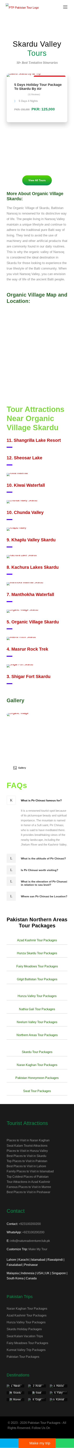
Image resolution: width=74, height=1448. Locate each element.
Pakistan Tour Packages (23, 1356)
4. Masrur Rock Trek (27, 649)
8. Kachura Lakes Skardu (33, 567)
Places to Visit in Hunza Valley (27, 1150)
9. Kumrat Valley (58, 1401)
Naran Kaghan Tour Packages (27, 1308)
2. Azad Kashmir (37, 1387)
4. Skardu (15, 1392)
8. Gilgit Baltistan (37, 1401)
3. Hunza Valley (58, 1387)
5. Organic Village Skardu (33, 621)
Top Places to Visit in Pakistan (27, 1161)
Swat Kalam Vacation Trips (25, 1336)
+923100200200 (30, 1223)
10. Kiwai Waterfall (26, 485)
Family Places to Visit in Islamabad (30, 1171)
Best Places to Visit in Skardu (26, 1156)
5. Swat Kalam (37, 1394)
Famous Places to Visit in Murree (29, 1187)
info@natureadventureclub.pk (30, 1240)
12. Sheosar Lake (24, 457)
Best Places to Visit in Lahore (26, 1166)
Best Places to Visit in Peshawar (28, 1192)
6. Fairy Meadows (58, 1394)
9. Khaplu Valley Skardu (31, 539)
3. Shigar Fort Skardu (28, 676)
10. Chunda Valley (25, 512)
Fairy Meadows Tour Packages (27, 1343)
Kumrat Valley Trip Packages (26, 1349)
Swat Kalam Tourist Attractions (27, 1145)
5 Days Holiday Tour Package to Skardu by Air (38, 87)
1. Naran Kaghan (15, 1387)
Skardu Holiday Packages (24, 1329)
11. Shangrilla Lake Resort (34, 440)
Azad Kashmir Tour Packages (26, 1315)
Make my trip (39, 1443)
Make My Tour (37, 1249)
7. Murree (15, 1399)
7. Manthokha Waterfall (30, 594)
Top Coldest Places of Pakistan (28, 1176)
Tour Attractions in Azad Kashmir (28, 1181)
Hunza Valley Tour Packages (26, 1322)
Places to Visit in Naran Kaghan (28, 1140)
